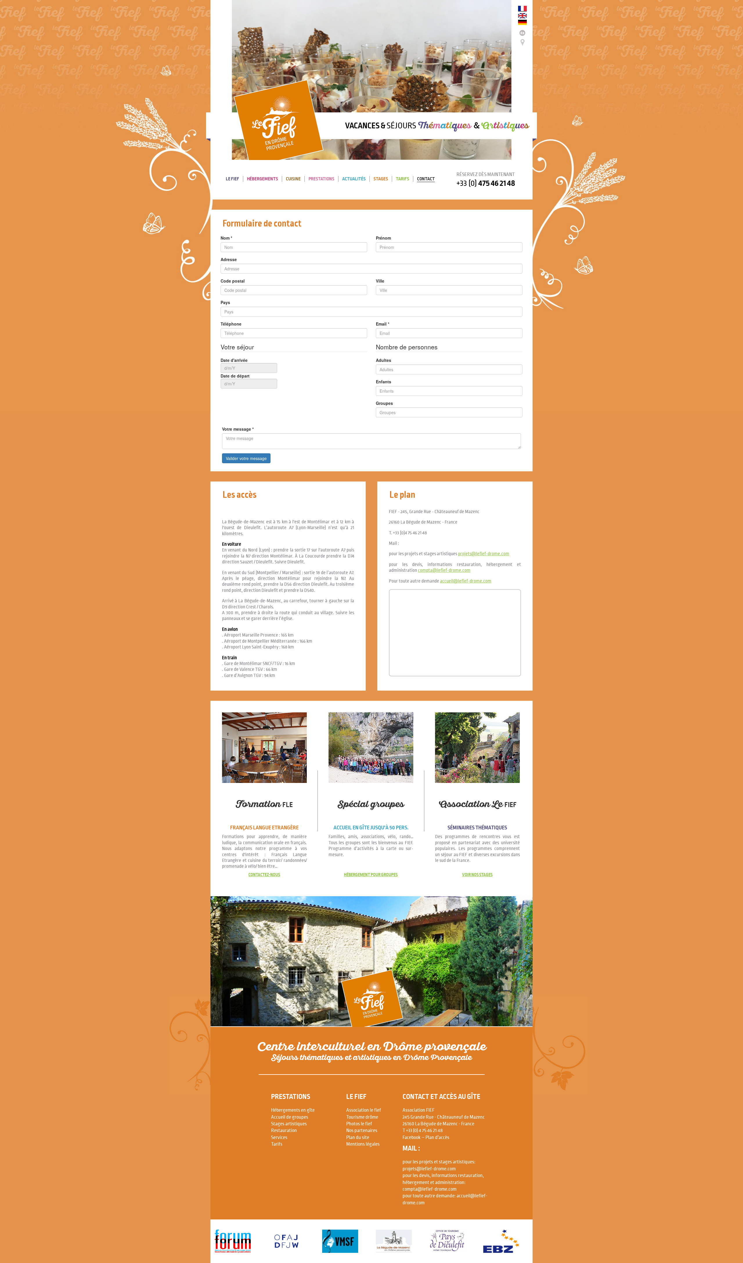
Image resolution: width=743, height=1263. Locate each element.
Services (279, 1137)
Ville (380, 281)
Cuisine (293, 178)
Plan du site (357, 1137)
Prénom (383, 238)
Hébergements (262, 178)
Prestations (321, 178)
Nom (226, 238)
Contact (426, 178)
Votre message (238, 429)
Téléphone (231, 324)
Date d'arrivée (234, 360)
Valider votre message (246, 458)
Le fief (232, 178)
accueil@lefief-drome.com (465, 580)
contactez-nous (264, 874)
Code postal (233, 281)
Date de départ (235, 376)
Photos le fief (359, 1124)
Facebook (412, 1137)
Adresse (229, 259)
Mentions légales (363, 1144)
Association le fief (363, 1110)
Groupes (384, 403)
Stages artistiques (289, 1124)
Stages (381, 178)
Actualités (354, 178)
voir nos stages (477, 874)
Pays (225, 302)
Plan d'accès (437, 1137)
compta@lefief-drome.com (444, 570)
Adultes (383, 360)
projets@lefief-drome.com (483, 553)
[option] (371, 105)
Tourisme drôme (362, 1117)
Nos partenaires (361, 1130)
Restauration (284, 1130)
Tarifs (402, 178)
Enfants (383, 382)
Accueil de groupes (289, 1117)
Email (382, 324)
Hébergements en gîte (293, 1110)
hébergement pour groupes (371, 874)
